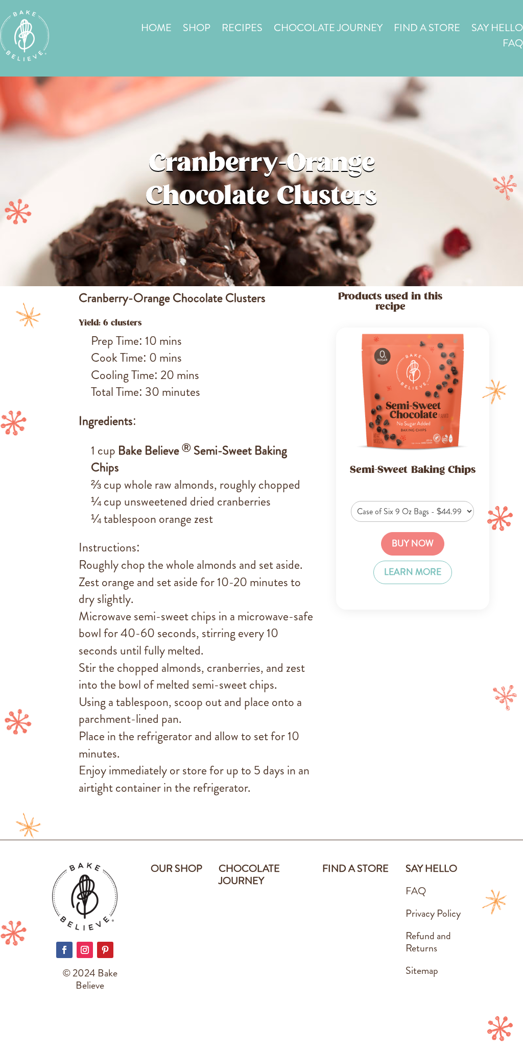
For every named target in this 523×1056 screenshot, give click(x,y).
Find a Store (427, 29)
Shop (196, 29)
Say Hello (497, 29)
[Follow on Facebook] (64, 950)
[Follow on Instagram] (85, 950)
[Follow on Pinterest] (105, 950)
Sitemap (422, 970)
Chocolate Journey (328, 29)
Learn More (412, 572)
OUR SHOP (176, 868)
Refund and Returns (428, 942)
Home (156, 29)
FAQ (513, 45)
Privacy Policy (433, 913)
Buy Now (413, 543)
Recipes (242, 29)
